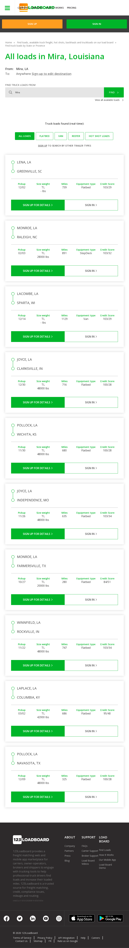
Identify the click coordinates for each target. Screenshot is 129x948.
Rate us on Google (67, 941)
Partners (69, 850)
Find (112, 92)
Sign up (42, 145)
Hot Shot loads (99, 136)
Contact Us (21, 941)
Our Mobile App (107, 859)
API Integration (66, 937)
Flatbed (44, 136)
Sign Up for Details (37, 205)
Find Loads (105, 850)
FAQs (85, 846)
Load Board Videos (88, 862)
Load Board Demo (105, 866)
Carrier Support (90, 850)
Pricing (71, 7)
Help (83, 937)
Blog (67, 860)
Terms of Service (22, 937)
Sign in (96, 23)
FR (50, 941)
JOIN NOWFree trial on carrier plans (103, 8)
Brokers (37, 7)
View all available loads (107, 100)
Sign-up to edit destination (51, 74)
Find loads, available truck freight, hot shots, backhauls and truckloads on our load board (65, 42)
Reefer (76, 136)
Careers (96, 937)
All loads (25, 136)
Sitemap (38, 941)
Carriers (23, 7)
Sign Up (32, 23)
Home (8, 42)
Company (69, 846)
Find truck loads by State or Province (25, 45)
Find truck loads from (20, 85)
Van (60, 136)
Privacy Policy (44, 937)
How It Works (55, 7)
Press (67, 855)
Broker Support (90, 855)
